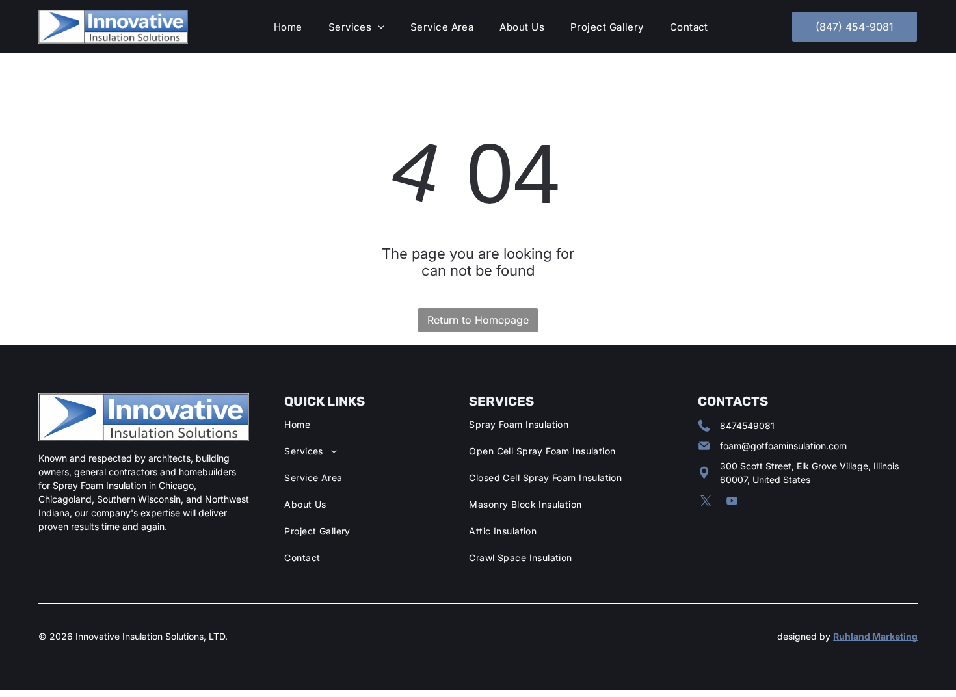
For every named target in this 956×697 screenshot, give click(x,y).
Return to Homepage (478, 319)
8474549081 (747, 425)
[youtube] (732, 502)
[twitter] (706, 502)
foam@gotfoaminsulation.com (783, 445)
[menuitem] (288, 27)
